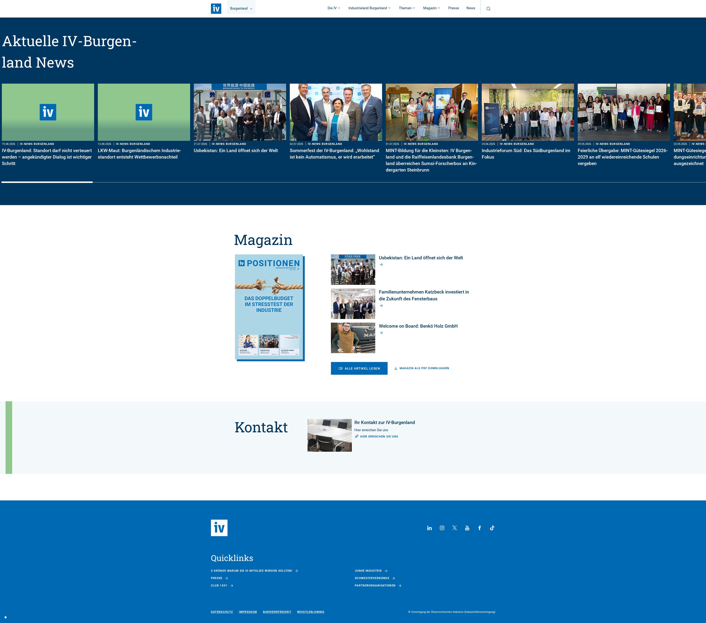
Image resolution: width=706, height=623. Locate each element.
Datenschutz (222, 612)
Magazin (263, 239)
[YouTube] (467, 527)
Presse (453, 8)
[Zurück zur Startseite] (216, 9)
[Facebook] (480, 527)
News (470, 8)
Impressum (248, 612)
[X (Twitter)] (455, 527)
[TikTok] (492, 527)
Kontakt (261, 426)
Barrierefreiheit (277, 612)
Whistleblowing (310, 612)
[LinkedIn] (429, 527)
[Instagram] (442, 527)
